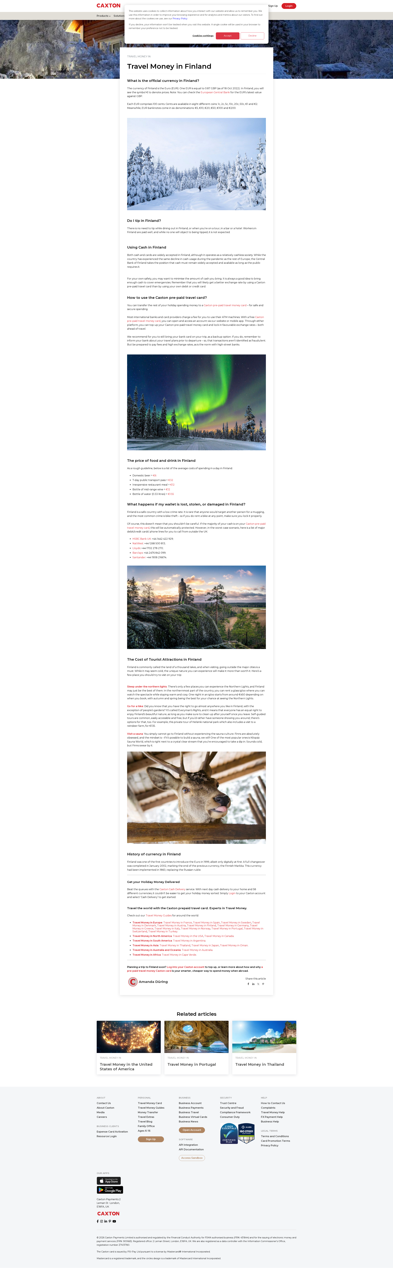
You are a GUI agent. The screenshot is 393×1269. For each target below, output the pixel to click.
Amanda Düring (153, 982)
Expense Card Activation (112, 1131)
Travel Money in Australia (197, 950)
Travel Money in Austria (171, 925)
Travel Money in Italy (167, 928)
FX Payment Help (272, 1117)
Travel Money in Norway (195, 928)
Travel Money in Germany (233, 925)
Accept (228, 35)
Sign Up (273, 5)
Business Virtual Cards (193, 1117)
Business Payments (191, 1107)
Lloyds (136, 548)
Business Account (190, 1103)
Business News (188, 1121)
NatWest (137, 543)
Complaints (268, 1107)
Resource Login (107, 1136)
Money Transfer (148, 1112)
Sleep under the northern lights (147, 686)
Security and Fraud (232, 1107)
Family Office (146, 1126)
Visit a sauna (135, 733)
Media (101, 1112)
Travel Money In (139, 56)
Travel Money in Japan (205, 945)
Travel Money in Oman (234, 945)
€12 (172, 484)
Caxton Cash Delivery (172, 889)
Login (288, 5)
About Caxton (105, 1107)
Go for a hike (135, 706)
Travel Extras (146, 1117)
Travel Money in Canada (219, 936)
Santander (139, 557)
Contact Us (104, 1103)
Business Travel (189, 1112)
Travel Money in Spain (206, 922)
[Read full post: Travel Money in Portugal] (196, 1037)
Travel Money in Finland (201, 925)
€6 (154, 475)
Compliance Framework (235, 1112)
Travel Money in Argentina (189, 940)
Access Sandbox (191, 1157)
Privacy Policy (180, 18)
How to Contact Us (273, 1103)
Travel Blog (145, 1121)
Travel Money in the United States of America (126, 1066)
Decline (252, 35)
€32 (170, 480)
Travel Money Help (273, 1112)
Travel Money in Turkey (162, 931)
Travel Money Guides (159, 915)
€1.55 (171, 494)
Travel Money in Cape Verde (179, 954)
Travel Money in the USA (188, 936)
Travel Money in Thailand (175, 945)
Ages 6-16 (144, 1130)
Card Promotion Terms (275, 1140)
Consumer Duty (230, 1117)
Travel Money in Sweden (236, 922)
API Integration (188, 1144)
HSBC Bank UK (141, 538)
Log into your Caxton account (185, 967)
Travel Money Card (150, 1103)
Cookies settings (203, 35)
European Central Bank (215, 92)
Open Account (192, 1130)
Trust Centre (228, 1103)
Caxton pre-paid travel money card (225, 305)
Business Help (270, 1121)
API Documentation (191, 1149)
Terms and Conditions (275, 1136)
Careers (102, 1117)
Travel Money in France (177, 922)
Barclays (137, 552)
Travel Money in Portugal (227, 928)
